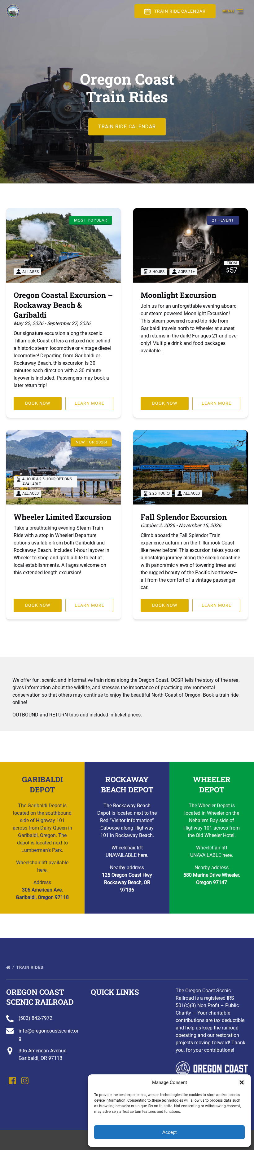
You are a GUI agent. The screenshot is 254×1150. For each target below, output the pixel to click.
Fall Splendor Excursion (184, 517)
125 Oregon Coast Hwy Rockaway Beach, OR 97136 (127, 882)
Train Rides (30, 967)
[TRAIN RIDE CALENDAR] (127, 109)
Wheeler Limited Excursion (62, 517)
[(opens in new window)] (212, 1065)
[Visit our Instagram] (24, 1080)
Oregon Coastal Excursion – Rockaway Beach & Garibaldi (63, 305)
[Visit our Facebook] (12, 1080)
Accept (169, 1132)
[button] (242, 1082)
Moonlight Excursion (178, 295)
